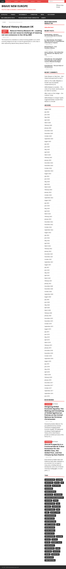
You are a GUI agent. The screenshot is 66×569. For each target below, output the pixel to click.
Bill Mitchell (56, 485)
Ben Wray (47, 485)
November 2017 (49, 385)
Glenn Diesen (56, 506)
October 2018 (48, 356)
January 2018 (48, 380)
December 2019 (49, 318)
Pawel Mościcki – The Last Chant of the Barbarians (54, 66)
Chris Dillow (48, 494)
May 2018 (47, 369)
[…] (30, 43)
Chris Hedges (58, 494)
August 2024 (48, 173)
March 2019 (48, 342)
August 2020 (48, 297)
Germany (47, 506)
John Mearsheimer (50, 515)
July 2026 (47, 112)
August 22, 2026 (49, 56)
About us (8, 1)
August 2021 (48, 264)
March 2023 (48, 213)
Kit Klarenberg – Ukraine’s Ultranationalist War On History (53, 35)
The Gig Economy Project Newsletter (28, 17)
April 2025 (47, 152)
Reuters (47, 542)
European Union (49, 503)
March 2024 (48, 187)
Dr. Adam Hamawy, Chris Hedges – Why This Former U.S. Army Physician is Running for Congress (54, 41)
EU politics (4, 14)
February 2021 (48, 281)
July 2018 (47, 364)
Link (58, 524)
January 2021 (48, 283)
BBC (62, 482)
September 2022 (49, 230)
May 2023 (47, 208)
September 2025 (49, 138)
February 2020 (48, 313)
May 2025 (47, 149)
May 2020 (47, 305)
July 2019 (47, 332)
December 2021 (49, 254)
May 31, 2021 (6, 37)
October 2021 (48, 259)
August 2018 (48, 361)
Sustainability (23, 14)
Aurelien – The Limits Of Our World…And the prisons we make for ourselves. (54, 88)
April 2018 (47, 372)
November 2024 (49, 165)
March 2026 (48, 122)
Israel (47, 512)
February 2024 (48, 189)
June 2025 (47, 147)
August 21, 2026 (49, 63)
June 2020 (47, 302)
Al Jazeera (59, 479)
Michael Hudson (49, 527)
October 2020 (48, 291)
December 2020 (49, 286)
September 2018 (49, 358)
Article (57, 482)
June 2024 (47, 179)
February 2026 (48, 125)
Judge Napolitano (50, 521)
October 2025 (48, 136)
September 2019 (49, 326)
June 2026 (47, 114)
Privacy (39, 1)
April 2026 (47, 120)
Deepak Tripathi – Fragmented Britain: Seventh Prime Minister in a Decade (54, 99)
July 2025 (47, 144)
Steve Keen (48, 551)
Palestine (59, 536)
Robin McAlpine (49, 548)
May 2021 (47, 273)
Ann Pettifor (49, 482)
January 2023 (48, 219)
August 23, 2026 (49, 37)
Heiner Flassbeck (50, 509)
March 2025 (48, 155)
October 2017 (48, 388)
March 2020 (48, 310)
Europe (56, 500)
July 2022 (47, 235)
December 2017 (49, 382)
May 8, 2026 (48, 457)
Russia (58, 548)
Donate (16, 1)
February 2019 (48, 345)
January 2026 (48, 128)
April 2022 (47, 243)
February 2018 (48, 377)
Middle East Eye (49, 533)
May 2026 (47, 117)
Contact (33, 1)
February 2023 (48, 216)
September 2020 (49, 294)
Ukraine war (55, 554)
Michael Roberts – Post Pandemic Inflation (51, 47)
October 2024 (48, 168)
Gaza (58, 503)
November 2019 (49, 321)
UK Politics (56, 551)
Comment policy (24, 1)
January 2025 (48, 160)
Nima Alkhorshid (50, 536)
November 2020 (49, 289)
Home (2, 1)
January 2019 (48, 348)
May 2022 (47, 240)
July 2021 (47, 267)
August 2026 (48, 109)
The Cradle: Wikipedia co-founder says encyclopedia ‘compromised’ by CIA (54, 82)
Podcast (47, 539)
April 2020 (47, 307)
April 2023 (47, 211)
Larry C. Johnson (50, 524)
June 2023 (47, 205)
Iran (58, 509)
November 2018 (49, 353)
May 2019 (47, 337)
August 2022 (48, 232)
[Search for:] (56, 1)
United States (49, 557)
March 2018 (48, 374)
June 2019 (47, 334)
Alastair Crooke (49, 479)
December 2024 (49, 163)
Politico (54, 539)
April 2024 (47, 184)
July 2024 (47, 176)
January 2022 (48, 251)
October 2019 (48, 323)
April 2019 (47, 340)
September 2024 (49, 171)
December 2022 (49, 222)
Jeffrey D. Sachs (55, 512)
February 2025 (48, 157)
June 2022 (47, 238)
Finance (13, 14)
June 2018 (47, 366)
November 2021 (49, 256)
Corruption (34, 14)
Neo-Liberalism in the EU (8, 17)
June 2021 (47, 270)
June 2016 (47, 396)
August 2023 (48, 200)
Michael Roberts (49, 530)
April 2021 (47, 275)
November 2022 (49, 224)
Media (42, 14)
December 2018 (49, 350)
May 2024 (47, 181)
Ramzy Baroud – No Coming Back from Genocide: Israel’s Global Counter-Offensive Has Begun (53, 60)
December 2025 (49, 130)
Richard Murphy (49, 545)
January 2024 (48, 192)
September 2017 (49, 390)
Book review (48, 488)
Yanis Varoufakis (50, 560)
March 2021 (48, 278)
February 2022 (48, 248)
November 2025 (49, 133)
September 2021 (49, 262)
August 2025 (48, 141)
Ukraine (47, 554)
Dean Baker (48, 500)
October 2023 (48, 195)
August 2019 (48, 329)
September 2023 (49, 197)
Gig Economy (51, 14)
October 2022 (48, 227)
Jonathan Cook (49, 518)
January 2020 (48, 315)
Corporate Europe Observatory (54, 497)
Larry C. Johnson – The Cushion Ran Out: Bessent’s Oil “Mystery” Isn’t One (54, 53)
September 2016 (49, 393)
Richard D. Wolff (56, 542)
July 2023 (47, 203)
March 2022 (48, 246)
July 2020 (47, 299)
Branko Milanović (50, 491)
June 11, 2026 (49, 421)
